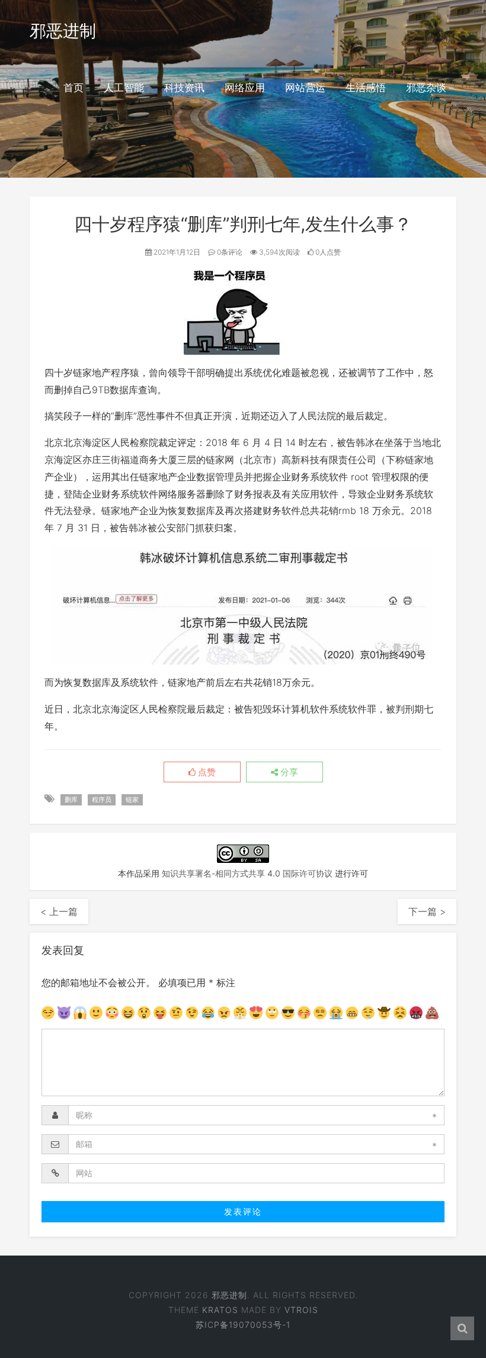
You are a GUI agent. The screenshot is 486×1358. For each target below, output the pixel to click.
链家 (132, 799)
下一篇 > (427, 911)
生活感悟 (366, 88)
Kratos (220, 1310)
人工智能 (124, 88)
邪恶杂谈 (426, 88)
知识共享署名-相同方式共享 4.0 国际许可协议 (247, 873)
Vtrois (301, 1310)
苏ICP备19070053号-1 (243, 1325)
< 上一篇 (59, 911)
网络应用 (245, 88)
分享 (288, 772)
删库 (71, 799)
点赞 (206, 772)
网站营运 (305, 88)
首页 (73, 88)
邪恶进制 (63, 31)
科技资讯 (184, 88)
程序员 (101, 799)
